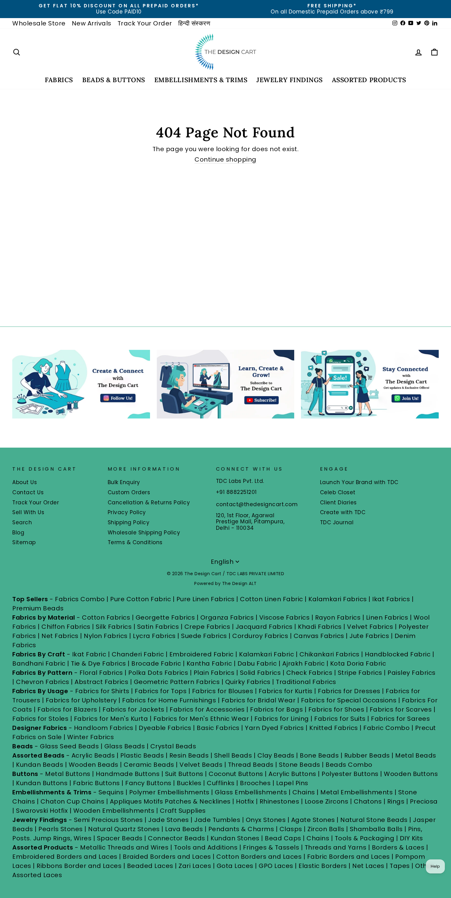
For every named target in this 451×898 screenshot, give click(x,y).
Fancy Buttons (148, 783)
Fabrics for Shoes (336, 709)
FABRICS (59, 80)
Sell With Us (28, 512)
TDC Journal (337, 522)
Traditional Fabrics (306, 682)
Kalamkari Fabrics (337, 599)
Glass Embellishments (251, 792)
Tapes (400, 866)
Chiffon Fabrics (66, 626)
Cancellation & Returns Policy (149, 502)
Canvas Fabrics (319, 636)
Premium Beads (38, 608)
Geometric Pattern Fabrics (177, 682)
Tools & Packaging (365, 838)
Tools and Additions (206, 847)
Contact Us (28, 492)
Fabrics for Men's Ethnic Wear (201, 718)
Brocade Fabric (156, 663)
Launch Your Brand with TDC (359, 482)
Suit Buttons (185, 774)
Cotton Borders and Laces (259, 856)
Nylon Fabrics (106, 636)
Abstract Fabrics (101, 682)
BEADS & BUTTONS (113, 80)
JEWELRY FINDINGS (289, 80)
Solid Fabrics (260, 672)
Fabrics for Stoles (40, 718)
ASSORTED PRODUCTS (369, 80)
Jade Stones (168, 820)
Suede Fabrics (204, 636)
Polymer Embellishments (170, 792)
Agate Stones (313, 820)
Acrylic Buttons (292, 774)
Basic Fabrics (218, 728)
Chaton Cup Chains (72, 801)
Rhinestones (279, 801)
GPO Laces (276, 866)
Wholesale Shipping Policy (144, 532)
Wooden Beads (93, 764)
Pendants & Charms (241, 829)
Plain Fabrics (214, 672)
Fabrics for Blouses (222, 691)
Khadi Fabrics (320, 626)
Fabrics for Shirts (102, 691)
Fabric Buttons (96, 783)
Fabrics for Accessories (208, 709)
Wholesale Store (39, 23)
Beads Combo (349, 764)
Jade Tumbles (217, 820)
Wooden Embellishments (114, 810)
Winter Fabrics (90, 737)
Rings (396, 801)
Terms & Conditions (135, 542)
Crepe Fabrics (207, 626)
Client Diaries (338, 502)
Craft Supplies (183, 810)
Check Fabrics (309, 672)
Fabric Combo (386, 728)
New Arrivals (91, 23)
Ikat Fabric (89, 654)
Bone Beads (319, 755)
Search (22, 522)
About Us (24, 482)
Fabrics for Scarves (401, 709)
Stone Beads (299, 764)
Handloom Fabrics (103, 728)
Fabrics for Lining (281, 718)
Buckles (189, 783)
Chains (303, 792)
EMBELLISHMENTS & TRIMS (201, 80)
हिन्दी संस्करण (194, 23)
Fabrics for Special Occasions (349, 700)
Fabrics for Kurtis (286, 691)
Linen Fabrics (387, 617)
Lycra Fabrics (154, 636)
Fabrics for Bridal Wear (259, 700)
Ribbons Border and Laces (79, 866)
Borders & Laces (398, 847)
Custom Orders (129, 492)
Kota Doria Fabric (358, 663)
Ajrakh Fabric (303, 663)
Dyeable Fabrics (166, 728)
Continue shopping (225, 159)
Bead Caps (283, 838)
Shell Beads (233, 755)
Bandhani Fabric (39, 663)
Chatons (368, 801)
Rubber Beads (367, 755)
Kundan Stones (235, 838)
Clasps (290, 829)
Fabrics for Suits (340, 718)
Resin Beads (189, 755)
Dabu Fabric (257, 663)
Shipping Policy (129, 522)
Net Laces (368, 866)
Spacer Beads (121, 838)
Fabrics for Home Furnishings (169, 700)
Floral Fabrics (101, 672)
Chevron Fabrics (42, 682)
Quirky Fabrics (248, 682)
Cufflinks (221, 783)
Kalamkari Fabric (266, 654)
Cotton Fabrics (106, 617)
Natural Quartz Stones (124, 829)
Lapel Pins (292, 783)
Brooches (256, 783)
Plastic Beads (142, 755)
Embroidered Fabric (201, 654)
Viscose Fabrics (285, 617)
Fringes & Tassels (272, 847)
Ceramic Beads (149, 764)
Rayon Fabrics (338, 617)
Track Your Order (145, 23)
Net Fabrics (60, 636)
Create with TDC (343, 512)
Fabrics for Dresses (349, 691)
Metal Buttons (68, 774)
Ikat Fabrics (391, 599)
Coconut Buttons (236, 774)
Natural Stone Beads (374, 820)
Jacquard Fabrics (264, 626)
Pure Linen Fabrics (205, 599)
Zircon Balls (325, 829)
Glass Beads (124, 746)
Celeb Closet (338, 492)
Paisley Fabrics (411, 672)
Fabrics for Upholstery (81, 700)
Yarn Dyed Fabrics (274, 728)
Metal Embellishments (356, 792)
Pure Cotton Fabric (140, 599)
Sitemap (24, 542)
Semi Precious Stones (108, 820)
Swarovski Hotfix (42, 810)
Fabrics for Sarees (400, 718)
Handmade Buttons (128, 774)
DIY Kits (411, 838)
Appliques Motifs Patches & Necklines (170, 801)
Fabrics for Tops (161, 691)
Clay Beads (276, 755)
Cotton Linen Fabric (271, 599)
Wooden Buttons (411, 774)
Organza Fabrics (227, 617)
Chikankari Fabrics (329, 654)
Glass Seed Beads (69, 746)
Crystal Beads (173, 746)
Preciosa (424, 801)
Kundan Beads (39, 764)
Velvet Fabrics (370, 626)
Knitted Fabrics (333, 728)
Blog (18, 532)
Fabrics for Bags (276, 709)
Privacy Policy (127, 512)
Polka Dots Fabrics (158, 672)
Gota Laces (235, 866)
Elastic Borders (323, 866)
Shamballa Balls (376, 829)
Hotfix (246, 801)
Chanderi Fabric (138, 654)
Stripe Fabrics (360, 672)
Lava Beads (184, 829)
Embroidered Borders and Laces (65, 856)
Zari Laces (195, 866)
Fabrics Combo (80, 599)
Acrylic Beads (93, 755)
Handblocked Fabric (397, 654)
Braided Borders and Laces (167, 856)
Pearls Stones (60, 829)
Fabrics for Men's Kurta (111, 718)
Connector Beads (176, 838)
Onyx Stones (266, 820)
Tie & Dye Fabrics (98, 663)
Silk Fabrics (114, 626)
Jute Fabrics (369, 636)
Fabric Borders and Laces (348, 856)
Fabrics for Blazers (67, 709)
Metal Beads (415, 755)
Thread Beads (251, 764)
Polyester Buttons (350, 774)
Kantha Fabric (209, 663)
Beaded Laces (150, 866)
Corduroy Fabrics (260, 636)
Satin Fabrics (158, 626)
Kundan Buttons (41, 783)
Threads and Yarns (336, 847)
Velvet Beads (200, 764)
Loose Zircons (327, 801)
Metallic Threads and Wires (124, 847)
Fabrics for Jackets (134, 709)
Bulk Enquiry (124, 482)
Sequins (111, 792)
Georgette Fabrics (165, 617)
